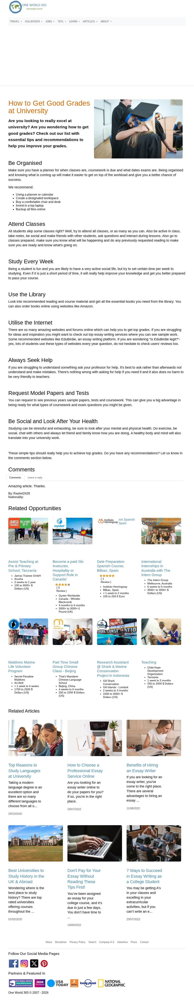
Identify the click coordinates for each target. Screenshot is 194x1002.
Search (92, 942)
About (48, 942)
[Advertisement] (97, 54)
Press (134, 942)
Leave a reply (35, 477)
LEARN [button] (73, 21)
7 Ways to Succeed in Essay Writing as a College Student (144, 876)
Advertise (122, 942)
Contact (144, 942)
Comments (15, 477)
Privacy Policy (77, 942)
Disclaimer (60, 942)
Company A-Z (106, 942)
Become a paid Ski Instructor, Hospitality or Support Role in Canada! (68, 570)
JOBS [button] (49, 21)
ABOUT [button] (105, 21)
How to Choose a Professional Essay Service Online (85, 771)
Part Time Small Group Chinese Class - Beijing (65, 666)
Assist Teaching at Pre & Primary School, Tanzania (23, 566)
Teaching (148, 662)
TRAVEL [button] (15, 21)
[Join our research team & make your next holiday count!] (117, 633)
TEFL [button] (61, 21)
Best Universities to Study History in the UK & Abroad (26, 876)
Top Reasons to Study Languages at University (24, 771)
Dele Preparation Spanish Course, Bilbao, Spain (110, 566)
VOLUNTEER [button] (33, 21)
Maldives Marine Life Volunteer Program (21, 666)
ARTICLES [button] (89, 21)
